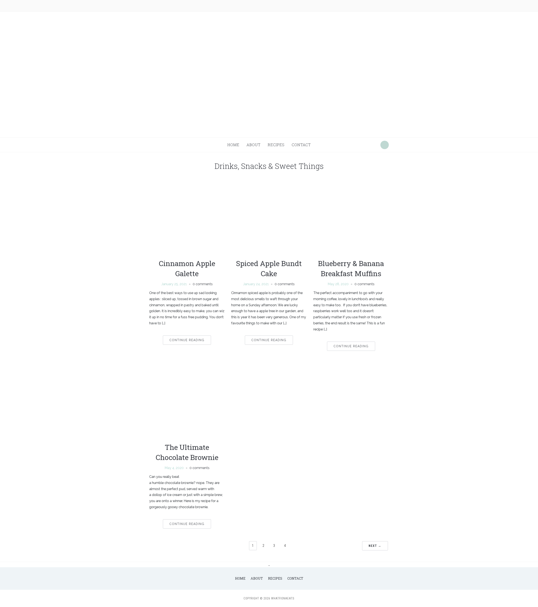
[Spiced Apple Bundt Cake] (269, 217)
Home (233, 144)
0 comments (203, 284)
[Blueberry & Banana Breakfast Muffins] (351, 217)
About (254, 144)
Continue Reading (186, 340)
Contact (301, 144)
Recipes (276, 144)
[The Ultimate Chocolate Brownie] (187, 401)
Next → (375, 545)
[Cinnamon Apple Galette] (187, 217)
